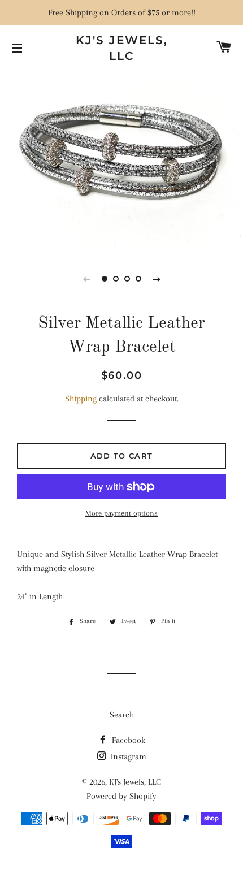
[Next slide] (156, 278)
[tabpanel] (121, 160)
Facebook (127, 740)
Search (122, 715)
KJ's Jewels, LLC (122, 48)
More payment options (121, 513)
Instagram (127, 756)
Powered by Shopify (121, 796)
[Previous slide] (86, 278)
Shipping (81, 399)
